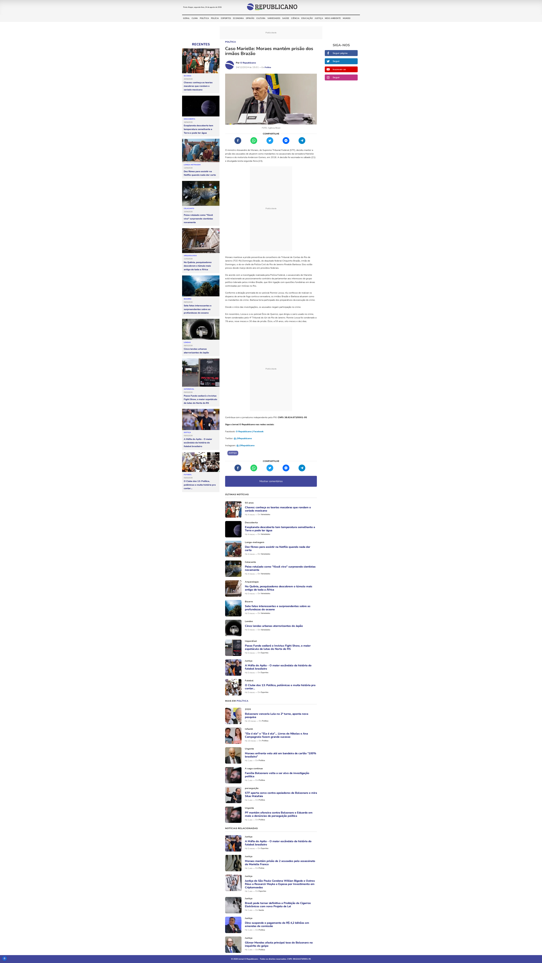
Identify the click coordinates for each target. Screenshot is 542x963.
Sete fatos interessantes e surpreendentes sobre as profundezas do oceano (197, 309)
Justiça (319, 18)
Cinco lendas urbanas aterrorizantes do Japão (196, 350)
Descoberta (189, 119)
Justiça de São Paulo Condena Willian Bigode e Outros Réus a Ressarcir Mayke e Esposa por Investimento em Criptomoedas (280, 884)
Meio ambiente (333, 18)
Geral (186, 18)
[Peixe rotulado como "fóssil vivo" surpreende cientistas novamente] (200, 193)
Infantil (249, 729)
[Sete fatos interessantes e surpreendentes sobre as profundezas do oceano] (200, 286)
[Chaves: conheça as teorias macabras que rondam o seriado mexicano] (200, 60)
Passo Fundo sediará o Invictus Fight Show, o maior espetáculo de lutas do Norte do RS (200, 399)
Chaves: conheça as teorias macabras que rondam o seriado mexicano (198, 86)
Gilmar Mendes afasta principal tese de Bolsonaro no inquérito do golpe (279, 944)
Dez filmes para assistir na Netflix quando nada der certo (200, 173)
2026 (248, 709)
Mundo (346, 18)
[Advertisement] (271, 208)
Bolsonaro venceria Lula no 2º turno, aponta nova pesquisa (276, 715)
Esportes (226, 18)
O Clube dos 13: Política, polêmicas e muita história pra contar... (200, 485)
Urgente (249, 748)
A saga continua (254, 768)
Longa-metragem (192, 165)
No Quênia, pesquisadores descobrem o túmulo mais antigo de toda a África (198, 266)
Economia (238, 18)
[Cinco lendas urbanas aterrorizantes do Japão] (200, 329)
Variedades (273, 18)
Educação (307, 18)
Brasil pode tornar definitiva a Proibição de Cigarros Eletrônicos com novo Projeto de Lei (278, 904)
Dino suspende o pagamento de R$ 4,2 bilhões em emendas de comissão (277, 924)
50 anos (187, 76)
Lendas (187, 342)
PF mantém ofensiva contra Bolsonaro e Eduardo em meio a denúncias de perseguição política (278, 814)
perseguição (252, 788)
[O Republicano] (229, 65)
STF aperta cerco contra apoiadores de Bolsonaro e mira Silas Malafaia (281, 794)
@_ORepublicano (243, 438)
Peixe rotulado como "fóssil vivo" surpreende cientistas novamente (198, 219)
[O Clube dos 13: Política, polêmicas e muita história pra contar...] (200, 462)
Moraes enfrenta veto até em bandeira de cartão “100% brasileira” (280, 755)
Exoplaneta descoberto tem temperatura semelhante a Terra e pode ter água (198, 129)
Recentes (201, 44)
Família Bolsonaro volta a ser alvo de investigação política (277, 775)
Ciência (295, 18)
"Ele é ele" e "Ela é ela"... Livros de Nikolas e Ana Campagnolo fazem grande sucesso (276, 735)
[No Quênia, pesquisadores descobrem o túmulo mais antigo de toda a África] (200, 240)
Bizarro (187, 299)
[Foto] (233, 509)
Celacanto (189, 208)
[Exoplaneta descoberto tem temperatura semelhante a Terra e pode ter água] (200, 106)
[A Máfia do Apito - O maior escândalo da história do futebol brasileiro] (200, 419)
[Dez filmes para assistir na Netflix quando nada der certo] (200, 150)
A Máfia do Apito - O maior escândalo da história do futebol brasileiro (198, 443)
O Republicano (248, 62)
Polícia (215, 18)
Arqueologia (190, 255)
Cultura (260, 18)
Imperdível (189, 389)
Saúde (285, 18)
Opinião (250, 18)
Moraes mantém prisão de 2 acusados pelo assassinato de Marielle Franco (280, 862)
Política (204, 18)
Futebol (188, 474)
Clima (195, 18)
